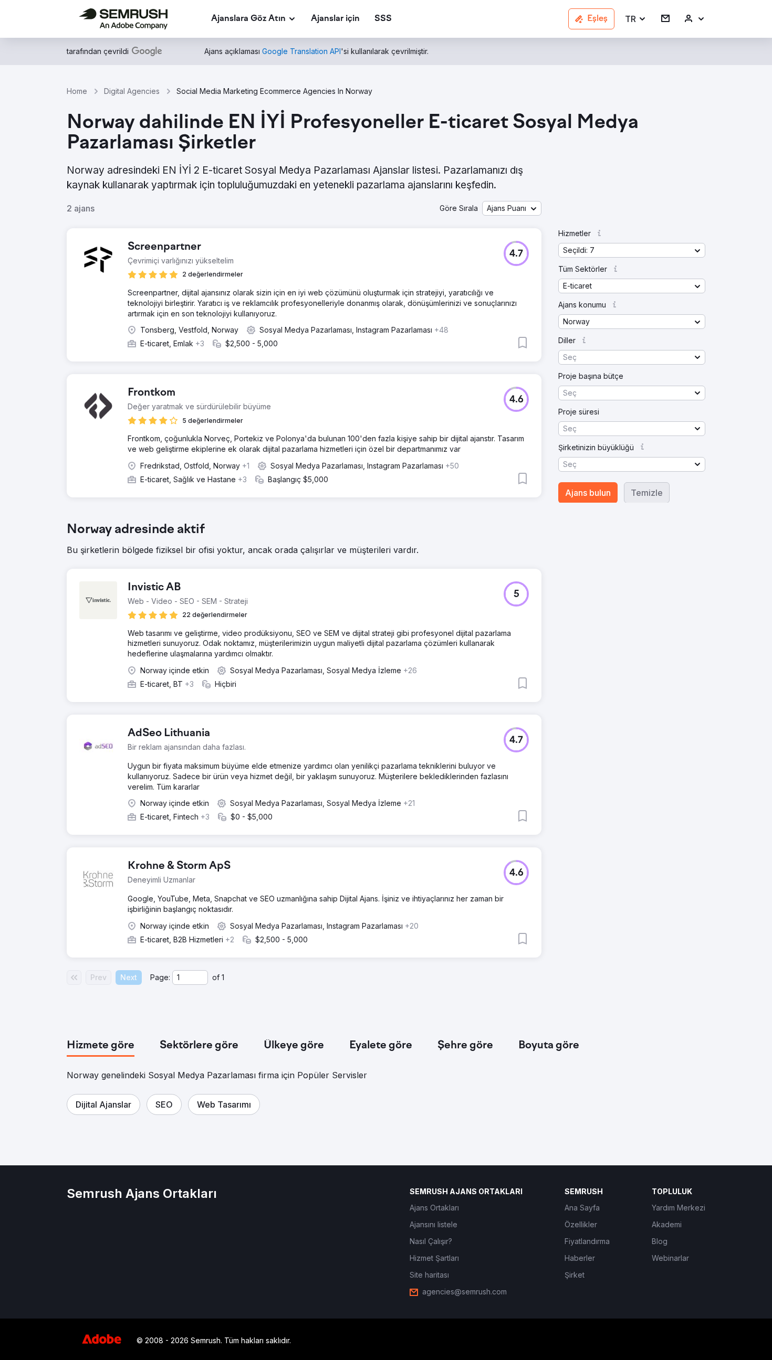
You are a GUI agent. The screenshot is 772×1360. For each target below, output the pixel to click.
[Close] (570, 499)
